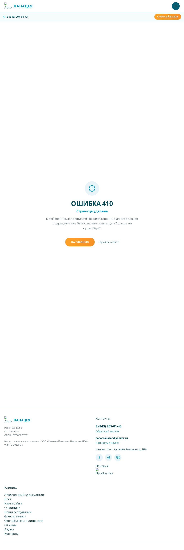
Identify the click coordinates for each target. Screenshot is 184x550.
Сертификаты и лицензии (23, 520)
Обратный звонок (107, 431)
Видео (9, 529)
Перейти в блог (108, 242)
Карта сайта (13, 503)
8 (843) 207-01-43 (17, 16)
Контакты (11, 533)
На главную (80, 242)
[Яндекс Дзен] (99, 457)
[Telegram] (108, 457)
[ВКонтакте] (117, 457)
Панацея (102, 466)
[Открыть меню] (176, 6)
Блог (8, 499)
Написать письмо (107, 442)
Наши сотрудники (17, 512)
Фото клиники (15, 516)
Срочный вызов (167, 16)
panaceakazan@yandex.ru (112, 438)
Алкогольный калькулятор (24, 495)
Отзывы (10, 525)
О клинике (12, 508)
